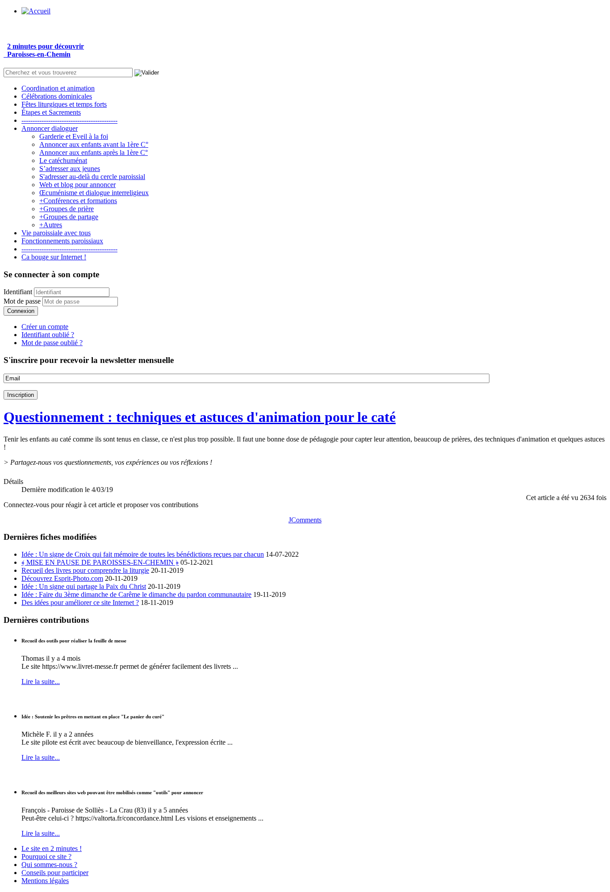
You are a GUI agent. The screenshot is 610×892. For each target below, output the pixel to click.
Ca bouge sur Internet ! (53, 257)
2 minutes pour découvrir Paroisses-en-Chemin (44, 50)
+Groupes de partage (68, 217)
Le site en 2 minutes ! (51, 848)
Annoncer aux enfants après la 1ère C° (93, 152)
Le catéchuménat (63, 160)
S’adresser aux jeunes (69, 168)
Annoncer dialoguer (49, 128)
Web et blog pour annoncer (77, 184)
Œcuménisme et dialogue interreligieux (94, 192)
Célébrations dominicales (56, 96)
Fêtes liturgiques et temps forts (64, 104)
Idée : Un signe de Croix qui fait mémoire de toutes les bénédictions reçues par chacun (142, 554)
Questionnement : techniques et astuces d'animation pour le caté (200, 417)
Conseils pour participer (54, 872)
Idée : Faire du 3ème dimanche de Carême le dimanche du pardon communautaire (136, 594)
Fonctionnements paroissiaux (62, 241)
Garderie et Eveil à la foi (73, 136)
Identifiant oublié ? (47, 334)
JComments (305, 520)
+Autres (50, 225)
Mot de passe (22, 301)
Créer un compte (44, 326)
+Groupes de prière (66, 209)
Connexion (20, 311)
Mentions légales (45, 880)
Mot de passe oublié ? (52, 342)
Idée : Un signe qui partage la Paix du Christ (83, 586)
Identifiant (18, 292)
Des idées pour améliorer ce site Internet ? (80, 602)
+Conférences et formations (78, 200)
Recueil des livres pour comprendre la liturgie (85, 570)
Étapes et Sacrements (51, 112)
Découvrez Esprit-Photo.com (62, 578)
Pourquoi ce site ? (46, 856)
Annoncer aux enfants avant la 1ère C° (93, 144)
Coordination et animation (58, 88)
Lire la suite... (40, 681)
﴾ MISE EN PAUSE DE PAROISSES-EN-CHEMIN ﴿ (100, 562)
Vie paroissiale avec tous (56, 233)
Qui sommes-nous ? (49, 864)
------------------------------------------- (69, 120)
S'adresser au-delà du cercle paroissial (92, 176)
